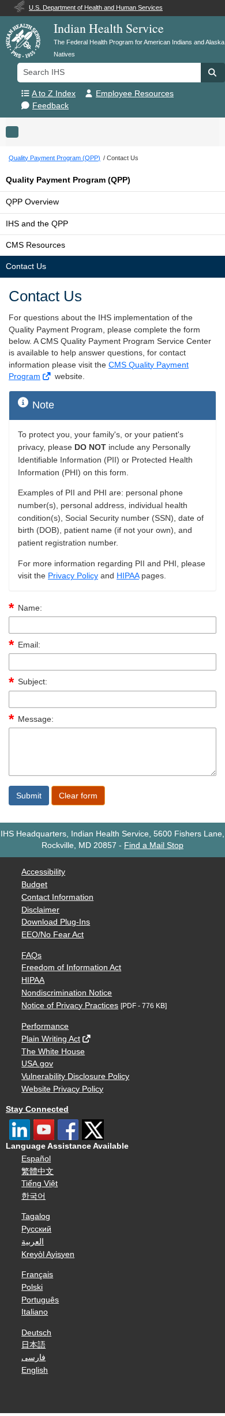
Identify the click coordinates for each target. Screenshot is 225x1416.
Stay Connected (37, 1109)
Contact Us (26, 266)
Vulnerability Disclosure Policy (75, 1076)
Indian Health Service (109, 28)
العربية (32, 1241)
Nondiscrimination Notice (66, 993)
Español (36, 1158)
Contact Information (57, 897)
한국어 (33, 1196)
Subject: (32, 681)
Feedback (50, 105)
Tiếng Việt (39, 1183)
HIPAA (128, 575)
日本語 (33, 1345)
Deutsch (36, 1332)
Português (40, 1300)
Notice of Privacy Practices (69, 1005)
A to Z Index (54, 93)
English (34, 1370)
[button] (213, 72)
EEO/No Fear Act (52, 934)
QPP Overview (32, 202)
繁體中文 (37, 1171)
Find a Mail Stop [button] (153, 845)
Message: (36, 719)
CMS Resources (35, 245)
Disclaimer (40, 910)
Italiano (34, 1312)
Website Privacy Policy (62, 1089)
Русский (36, 1229)
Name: (30, 608)
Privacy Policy (73, 575)
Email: (29, 645)
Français (37, 1274)
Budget (34, 884)
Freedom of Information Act (71, 967)
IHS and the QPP (37, 223)
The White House (53, 1051)
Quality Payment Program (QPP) (68, 180)
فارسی (33, 1357)
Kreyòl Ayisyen (47, 1254)
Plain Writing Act (50, 1039)
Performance (45, 1026)
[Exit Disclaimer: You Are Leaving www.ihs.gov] (47, 376)
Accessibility (43, 872)
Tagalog (35, 1216)
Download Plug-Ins (55, 922)
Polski (32, 1287)
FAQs (31, 955)
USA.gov (37, 1063)
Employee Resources (135, 93)
